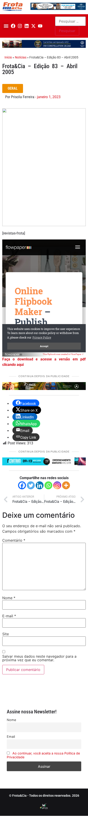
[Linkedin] (26, 26)
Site (5, 634)
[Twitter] (31, 485)
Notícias (20, 57)
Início (8, 57)
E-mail (9, 616)
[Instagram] (19, 26)
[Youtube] (40, 26)
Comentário (13, 540)
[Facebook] (13, 26)
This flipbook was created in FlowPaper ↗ (63, 354)
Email (11, 736)
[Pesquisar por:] (70, 21)
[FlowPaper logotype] (14, 355)
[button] (6, 26)
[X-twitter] (33, 26)
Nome (8, 598)
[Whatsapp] (48, 485)
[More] (66, 485)
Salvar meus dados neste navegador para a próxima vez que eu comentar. (39, 658)
